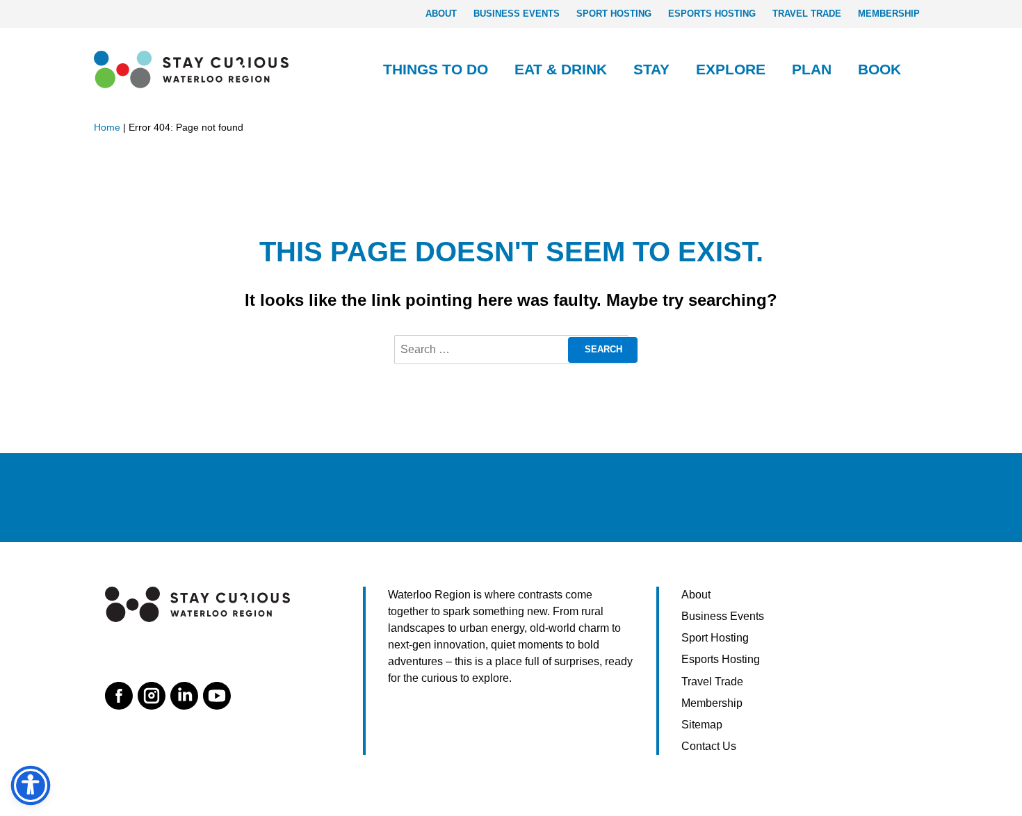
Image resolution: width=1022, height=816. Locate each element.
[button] (494, 69)
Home (107, 127)
